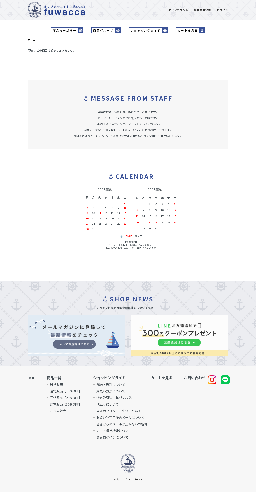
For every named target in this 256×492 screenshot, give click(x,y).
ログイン (222, 10)
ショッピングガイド (109, 377)
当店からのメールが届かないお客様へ (123, 424)
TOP (31, 377)
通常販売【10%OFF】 (66, 391)
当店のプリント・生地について (118, 411)
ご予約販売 (58, 411)
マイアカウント (178, 10)
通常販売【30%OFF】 (66, 404)
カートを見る (161, 377)
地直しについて (107, 404)
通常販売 (56, 384)
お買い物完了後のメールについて (120, 417)
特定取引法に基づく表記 (114, 398)
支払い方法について (110, 391)
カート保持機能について (114, 431)
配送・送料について (110, 384)
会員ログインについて (112, 437)
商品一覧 (54, 377)
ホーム (31, 39)
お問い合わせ (194, 377)
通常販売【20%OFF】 (66, 398)
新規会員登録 (202, 10)
